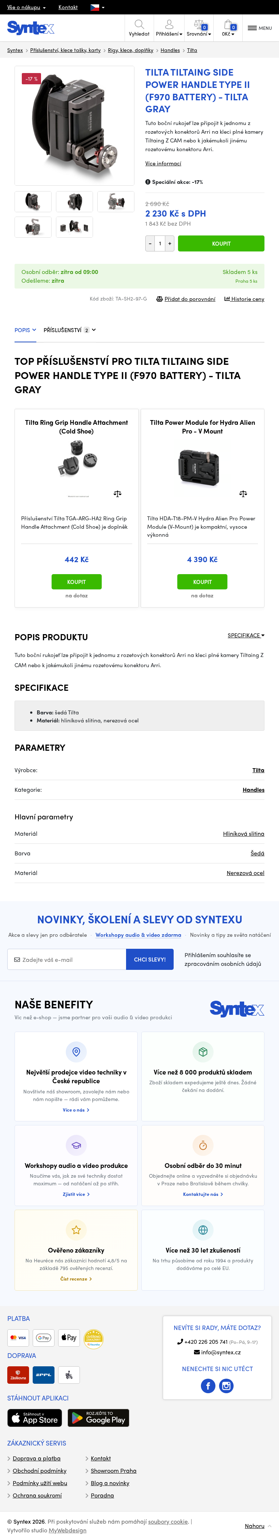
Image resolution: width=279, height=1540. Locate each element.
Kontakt (68, 7)
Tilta (192, 49)
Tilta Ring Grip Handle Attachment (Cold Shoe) (76, 426)
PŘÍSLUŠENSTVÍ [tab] (66, 330)
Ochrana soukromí (37, 1495)
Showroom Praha (114, 1470)
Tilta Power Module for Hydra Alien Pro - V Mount (202, 426)
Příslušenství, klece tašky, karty (65, 49)
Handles (170, 49)
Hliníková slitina (243, 833)
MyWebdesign (67, 1530)
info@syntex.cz (221, 1352)
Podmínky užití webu (40, 1483)
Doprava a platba (37, 1458)
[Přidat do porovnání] (117, 493)
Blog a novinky (110, 1483)
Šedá (257, 853)
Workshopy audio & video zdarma (138, 935)
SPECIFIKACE (244, 635)
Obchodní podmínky (39, 1470)
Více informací (163, 163)
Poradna (102, 1495)
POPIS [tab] (22, 330)
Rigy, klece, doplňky (130, 49)
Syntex (15, 49)
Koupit (221, 243)
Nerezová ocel (245, 872)
